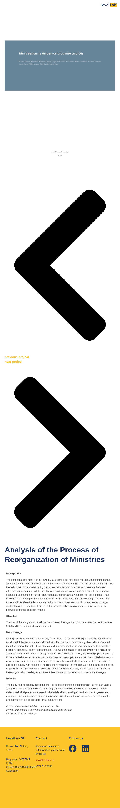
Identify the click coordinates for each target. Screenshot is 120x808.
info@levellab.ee (45, 760)
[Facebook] (73, 748)
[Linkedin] (85, 748)
